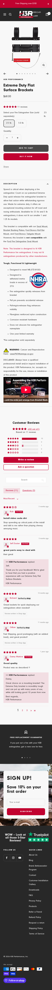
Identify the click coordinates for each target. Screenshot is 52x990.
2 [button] (22, 711)
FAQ (31, 895)
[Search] (10, 14)
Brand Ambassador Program (38, 868)
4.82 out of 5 (34, 429)
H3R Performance (13, 80)
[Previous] (4, 74)
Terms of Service (36, 934)
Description (10, 184)
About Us (33, 855)
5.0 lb (21, 123)
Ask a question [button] (26, 467)
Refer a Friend (35, 912)
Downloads (34, 890)
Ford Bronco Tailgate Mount (27, 234)
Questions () (28, 491)
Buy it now (26, 157)
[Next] (47, 74)
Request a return (36, 923)
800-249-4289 (37, 14)
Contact (32, 875)
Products (33, 907)
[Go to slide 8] (35, 73)
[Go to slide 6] (29, 73)
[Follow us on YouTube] (19, 858)
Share (6, 167)
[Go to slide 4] (24, 73)
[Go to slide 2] (19, 73)
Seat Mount (42, 227)
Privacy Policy (35, 901)
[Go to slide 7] (32, 73)
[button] (10, 107)
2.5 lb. (9, 123)
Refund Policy (35, 917)
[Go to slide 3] (22, 73)
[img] (10, 508)
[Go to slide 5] (27, 73)
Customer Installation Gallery (38, 883)
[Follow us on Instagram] (13, 858)
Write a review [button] (26, 460)
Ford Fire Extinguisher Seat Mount (22, 242)
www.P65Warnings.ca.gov (21, 354)
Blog (31, 860)
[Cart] (47, 14)
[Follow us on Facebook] (6, 858)
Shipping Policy (36, 929)
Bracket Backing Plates (13, 230)
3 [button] (27, 711)
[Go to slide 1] (16, 73)
